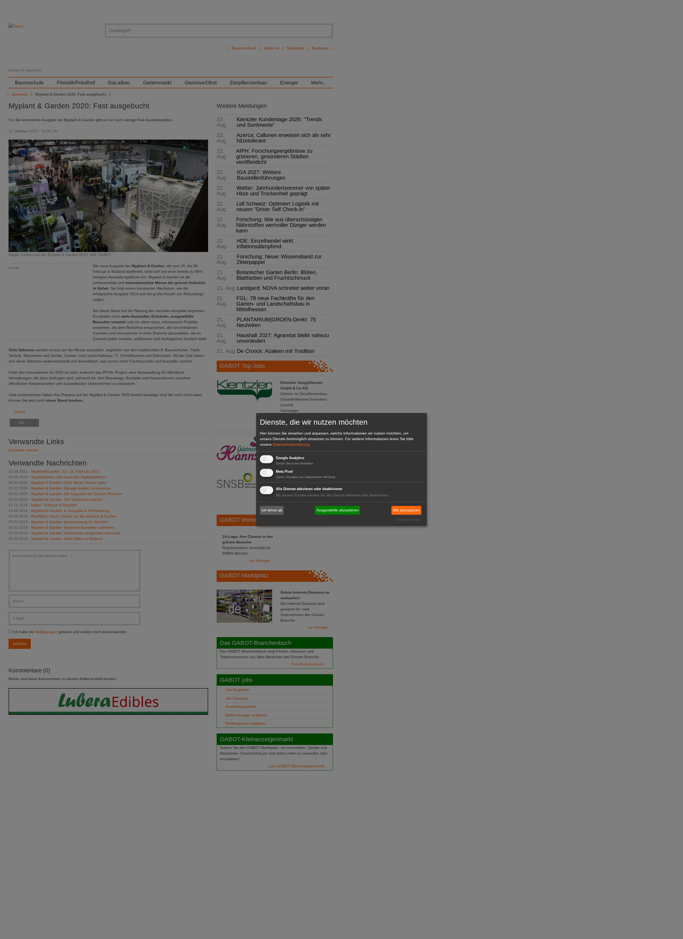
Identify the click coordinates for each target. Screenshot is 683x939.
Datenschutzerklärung (291, 444)
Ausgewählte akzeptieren (337, 510)
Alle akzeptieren (406, 510)
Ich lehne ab (271, 510)
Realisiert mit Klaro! (408, 520)
